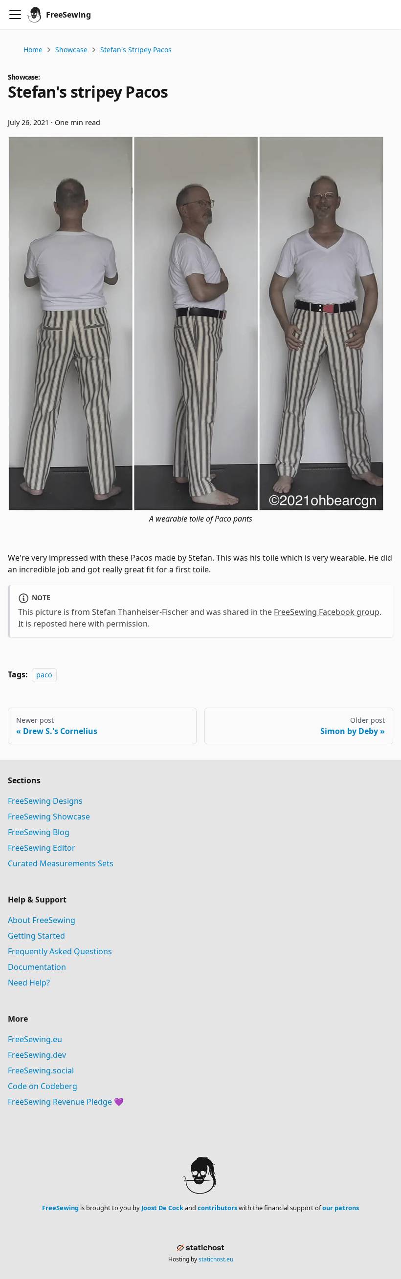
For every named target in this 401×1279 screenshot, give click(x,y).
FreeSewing (60, 1207)
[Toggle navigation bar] (15, 14)
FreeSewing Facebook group (326, 612)
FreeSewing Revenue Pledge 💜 (66, 1101)
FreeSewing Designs (45, 801)
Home (33, 49)
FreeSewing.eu (35, 1039)
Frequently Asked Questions (60, 951)
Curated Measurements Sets (60, 863)
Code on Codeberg (42, 1086)
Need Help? (29, 982)
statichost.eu (216, 1259)
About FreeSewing (41, 920)
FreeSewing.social (41, 1070)
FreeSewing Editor (41, 847)
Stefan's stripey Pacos (136, 49)
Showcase (71, 49)
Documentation (37, 967)
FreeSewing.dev (37, 1054)
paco (44, 674)
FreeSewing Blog (38, 832)
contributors (217, 1207)
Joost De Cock (162, 1207)
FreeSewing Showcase (49, 816)
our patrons (340, 1207)
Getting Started (36, 935)
